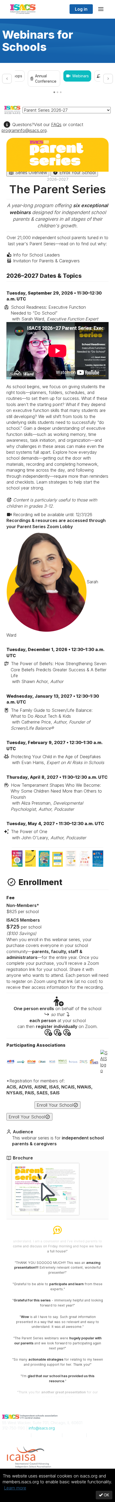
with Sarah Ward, (54, 313)
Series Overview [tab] (30, 172)
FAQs (56, 124)
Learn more (15, 1488)
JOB (74, 1435)
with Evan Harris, (57, 759)
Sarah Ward (52, 608)
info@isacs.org (42, 1428)
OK (106, 1495)
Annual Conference (45, 78)
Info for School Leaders (36, 255)
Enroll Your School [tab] (77, 172)
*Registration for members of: (49, 1086)
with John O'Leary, (48, 834)
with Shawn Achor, (58, 672)
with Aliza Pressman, (56, 797)
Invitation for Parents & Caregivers (46, 260)
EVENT (46, 1435)
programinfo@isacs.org (24, 130)
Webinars (80, 76)
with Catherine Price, (52, 719)
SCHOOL (15, 1435)
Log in (81, 9)
